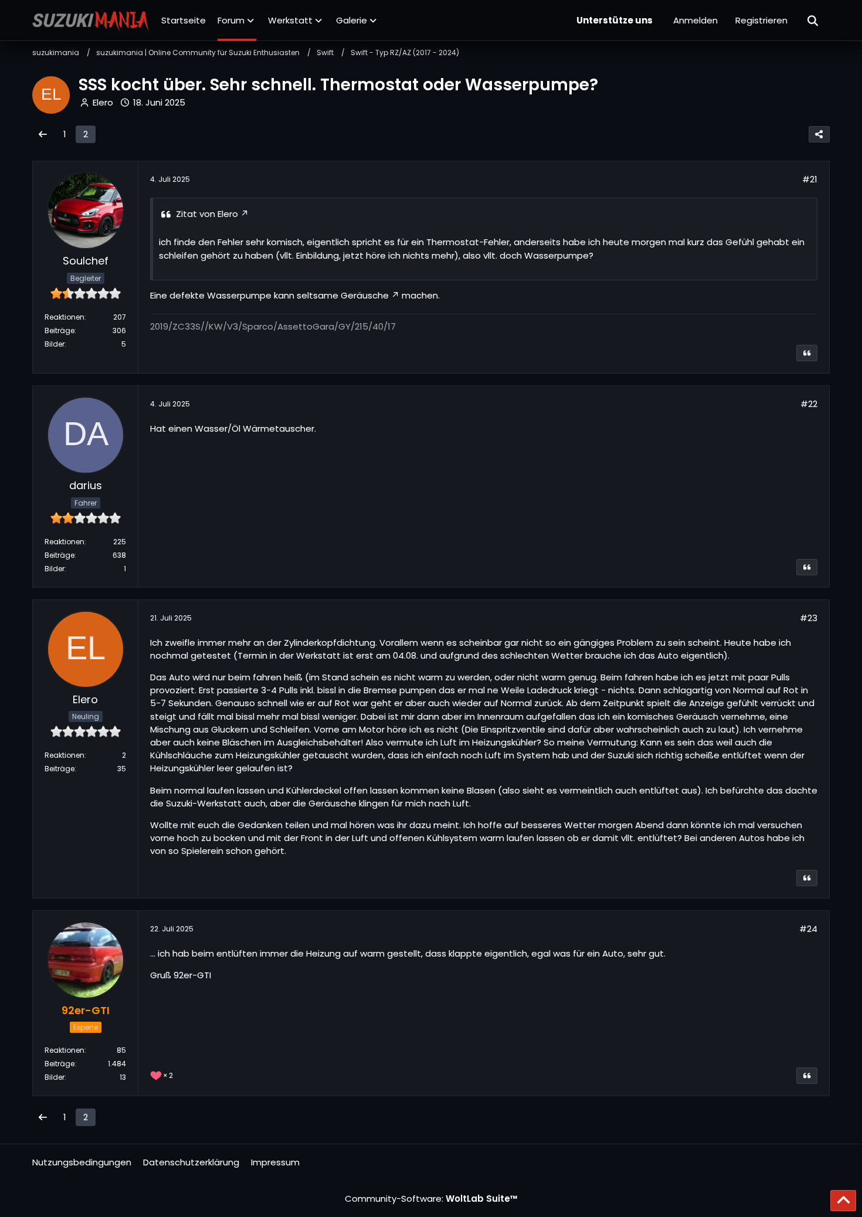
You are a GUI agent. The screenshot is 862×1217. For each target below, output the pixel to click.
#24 (808, 929)
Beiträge (59, 330)
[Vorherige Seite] (42, 134)
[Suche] (813, 20)
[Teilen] (819, 134)
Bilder (55, 344)
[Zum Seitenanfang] (843, 1200)
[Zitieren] (806, 353)
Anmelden (695, 20)
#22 (808, 404)
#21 (809, 179)
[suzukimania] (91, 20)
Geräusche (365, 295)
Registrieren (761, 20)
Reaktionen (64, 317)
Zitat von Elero (207, 214)
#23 (808, 618)
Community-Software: (431, 1198)
